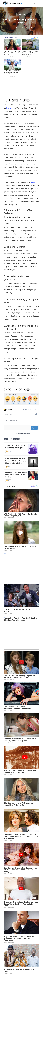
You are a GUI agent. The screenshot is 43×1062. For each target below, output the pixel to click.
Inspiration (21, 14)
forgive (33, 182)
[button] (39, 4)
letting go (9, 108)
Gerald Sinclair (16, 28)
